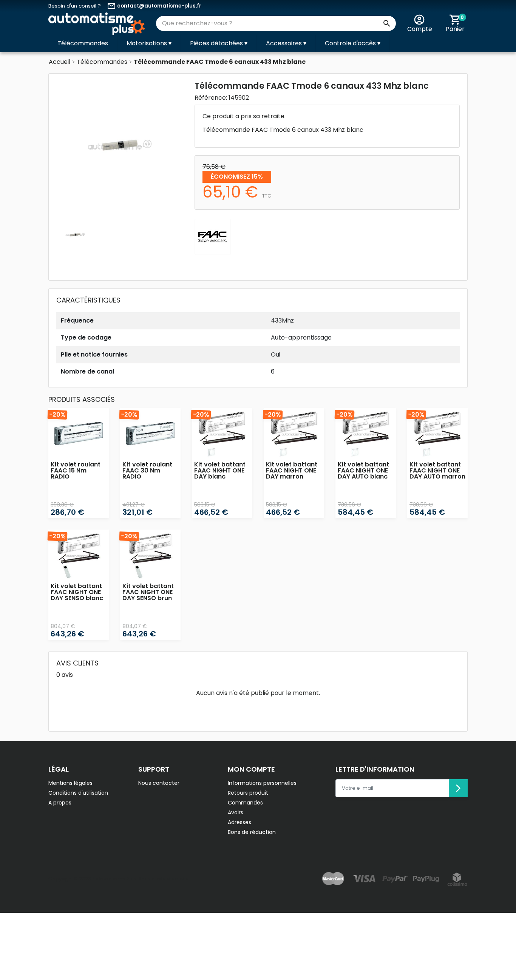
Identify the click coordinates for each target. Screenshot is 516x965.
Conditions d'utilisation (78, 793)
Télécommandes (82, 43)
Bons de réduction (252, 832)
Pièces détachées (218, 43)
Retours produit (248, 793)
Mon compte (251, 769)
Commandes (245, 802)
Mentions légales (70, 783)
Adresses (239, 822)
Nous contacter (158, 783)
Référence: (211, 98)
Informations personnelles (262, 783)
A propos (59, 802)
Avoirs (235, 812)
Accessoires (286, 43)
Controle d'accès (352, 43)
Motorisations (149, 43)
